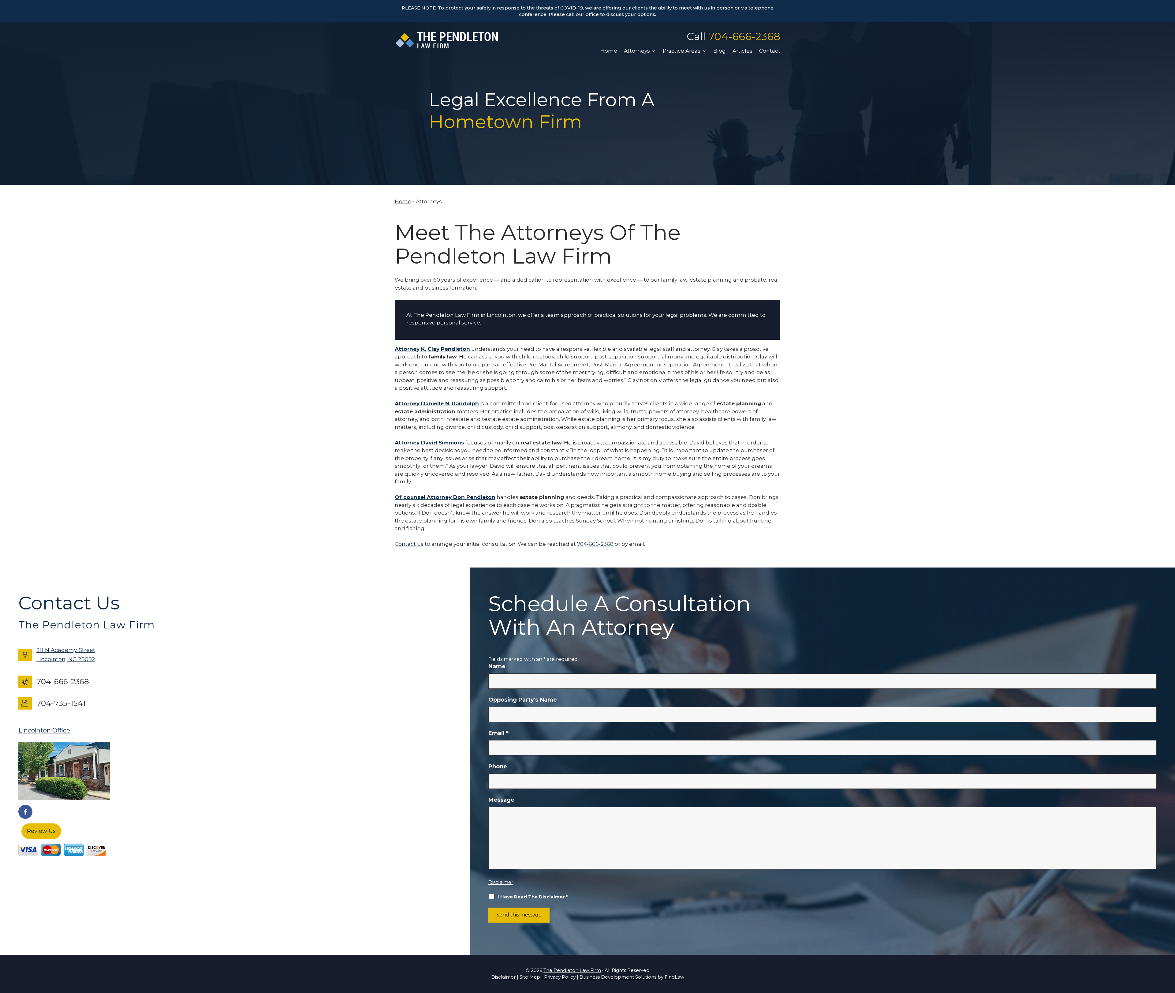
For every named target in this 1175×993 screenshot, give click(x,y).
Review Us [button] (41, 831)
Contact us (409, 544)
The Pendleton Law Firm (572, 970)
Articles (742, 51)
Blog (719, 51)
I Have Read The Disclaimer (533, 897)
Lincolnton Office (44, 730)
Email (498, 733)
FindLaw (674, 977)
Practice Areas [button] (681, 51)
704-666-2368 (744, 36)
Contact (769, 51)
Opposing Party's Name (522, 699)
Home (608, 51)
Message (501, 799)
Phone (497, 766)
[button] (1169, 948)
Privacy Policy (560, 977)
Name (496, 666)
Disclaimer (500, 882)
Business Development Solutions (618, 977)
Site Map (530, 977)
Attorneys (637, 51)
